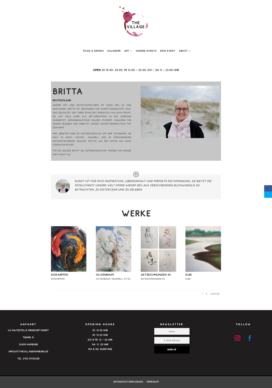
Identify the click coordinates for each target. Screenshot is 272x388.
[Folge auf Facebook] (249, 338)
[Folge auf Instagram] (237, 338)
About (183, 50)
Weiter (214, 293)
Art (126, 50)
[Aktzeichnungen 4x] (158, 271)
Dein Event (167, 50)
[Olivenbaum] (113, 271)
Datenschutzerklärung (128, 381)
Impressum (153, 381)
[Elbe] (203, 271)
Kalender (114, 50)
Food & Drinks (93, 50)
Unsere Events (146, 50)
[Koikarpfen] (68, 271)
